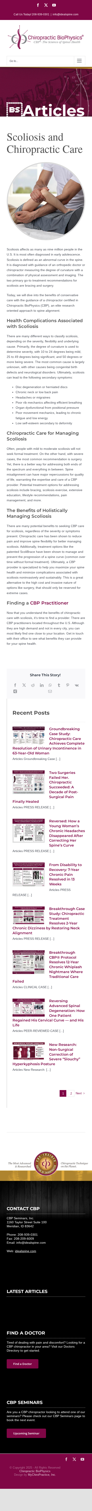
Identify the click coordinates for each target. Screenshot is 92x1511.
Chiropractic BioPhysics (34, 1471)
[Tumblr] (59, 685)
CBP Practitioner (48, 603)
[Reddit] (33, 685)
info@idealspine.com (65, 14)
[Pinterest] (68, 685)
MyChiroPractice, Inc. (42, 1474)
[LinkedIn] (42, 685)
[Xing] (15, 691)
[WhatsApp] (50, 685)
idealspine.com (25, 1251)
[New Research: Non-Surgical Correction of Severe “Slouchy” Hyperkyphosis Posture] (29, 1051)
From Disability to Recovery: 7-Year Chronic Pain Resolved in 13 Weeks (65, 874)
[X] (24, 685)
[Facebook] (15, 685)
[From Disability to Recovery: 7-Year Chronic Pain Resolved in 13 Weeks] (29, 874)
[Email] (50, 691)
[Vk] (77, 685)
